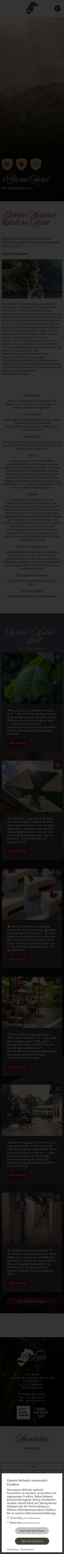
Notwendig (25, 1517)
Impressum (13, 1549)
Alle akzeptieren (32, 1541)
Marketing (25, 1522)
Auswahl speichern (32, 1530)
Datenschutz (27, 1549)
